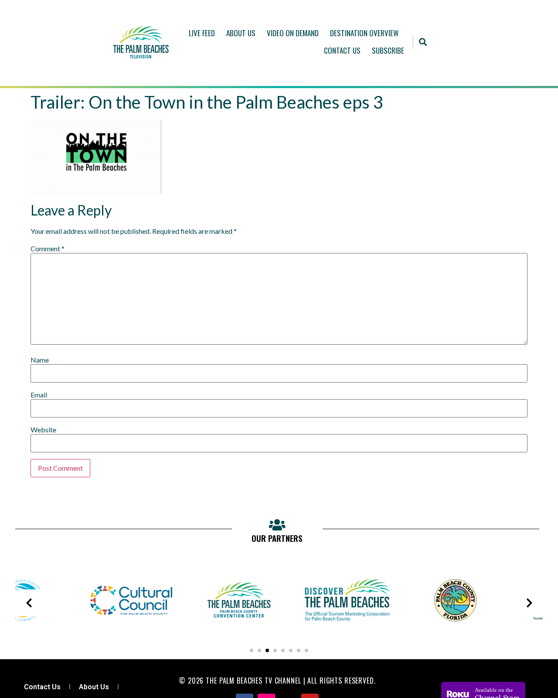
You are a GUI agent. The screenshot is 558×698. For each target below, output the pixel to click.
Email (39, 394)
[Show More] (89, 630)
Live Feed (202, 32)
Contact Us (342, 50)
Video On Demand (293, 32)
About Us (240, 32)
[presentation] (28, 602)
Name (40, 359)
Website (43, 429)
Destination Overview (364, 32)
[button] (422, 42)
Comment (48, 248)
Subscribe (388, 50)
